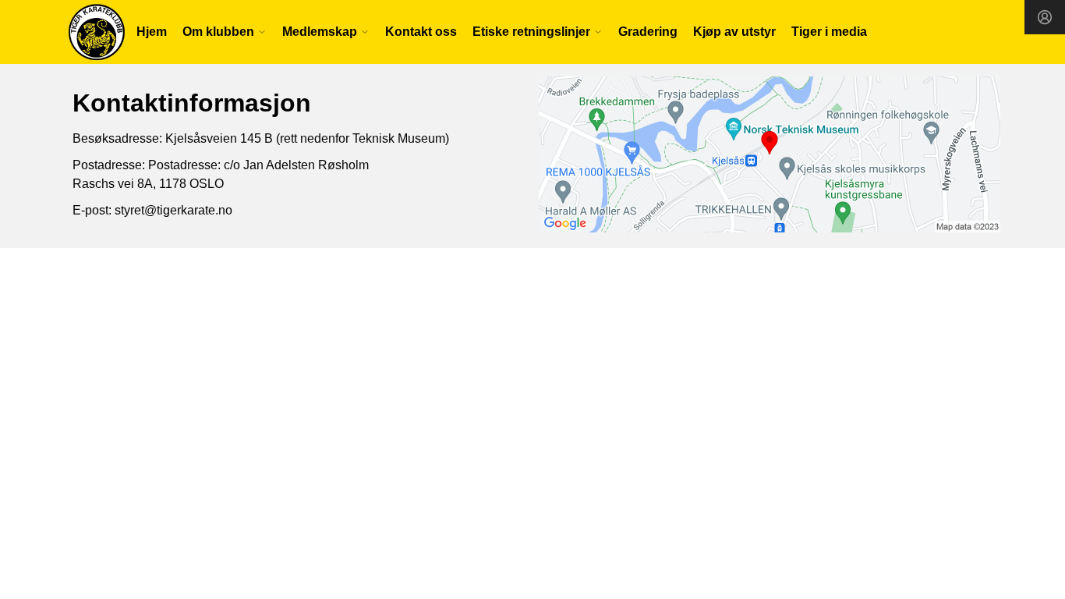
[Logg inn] (1045, 17)
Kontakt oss (421, 31)
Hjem (151, 31)
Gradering (648, 31)
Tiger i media (829, 31)
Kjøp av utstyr (734, 31)
